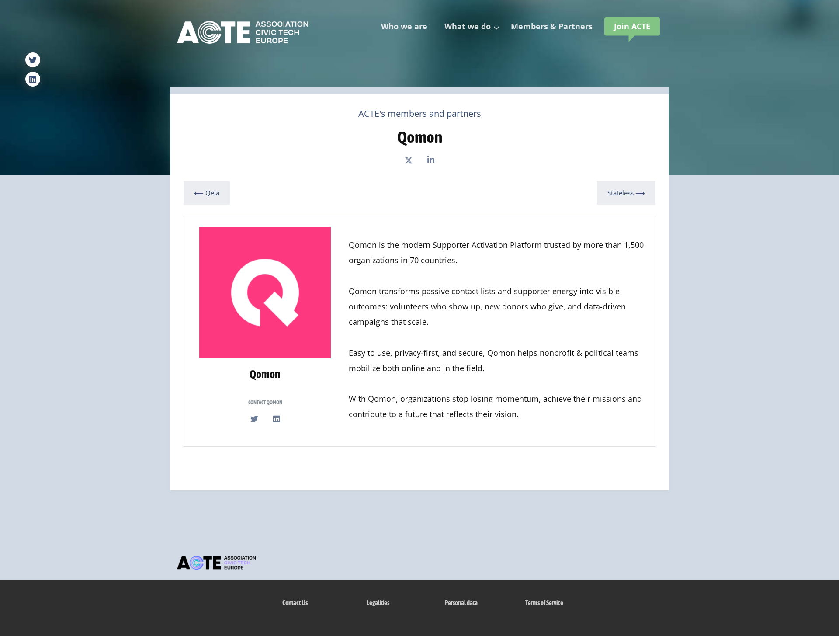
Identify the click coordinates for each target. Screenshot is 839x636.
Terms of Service (544, 602)
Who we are (404, 26)
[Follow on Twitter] (254, 419)
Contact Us (295, 602)
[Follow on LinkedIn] (276, 419)
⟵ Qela (206, 192)
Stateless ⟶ (626, 192)
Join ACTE (632, 26)
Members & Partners (552, 26)
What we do (467, 26)
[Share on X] (408, 160)
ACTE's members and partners (419, 113)
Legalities (378, 602)
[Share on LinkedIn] (431, 160)
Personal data (461, 602)
